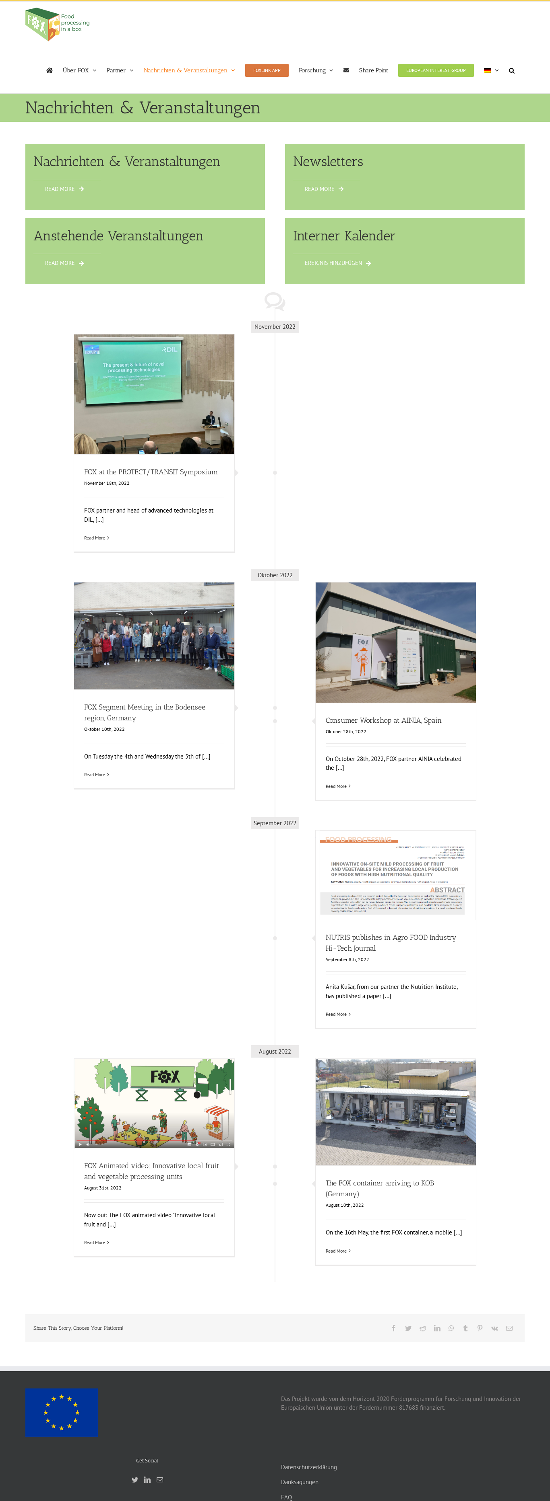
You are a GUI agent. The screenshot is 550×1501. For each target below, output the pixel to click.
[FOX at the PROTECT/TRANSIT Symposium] (154, 394)
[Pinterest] (480, 1328)
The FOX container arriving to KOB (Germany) (396, 1102)
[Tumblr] (465, 1328)
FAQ (286, 1497)
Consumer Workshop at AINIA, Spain (396, 628)
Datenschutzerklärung (309, 1467)
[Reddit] (423, 1328)
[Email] (509, 1328)
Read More (94, 538)
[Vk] (494, 1328)
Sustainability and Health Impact (405, 893)
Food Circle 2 (106, 653)
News (189, 408)
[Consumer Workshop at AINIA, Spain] (396, 642)
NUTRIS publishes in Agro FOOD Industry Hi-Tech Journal (396, 861)
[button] (512, 70)
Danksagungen (299, 1482)
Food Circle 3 (444, 653)
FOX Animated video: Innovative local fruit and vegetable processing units (154, 1086)
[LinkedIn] (437, 1328)
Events (120, 408)
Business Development (356, 653)
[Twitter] (408, 1328)
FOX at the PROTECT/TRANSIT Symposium (154, 384)
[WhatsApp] (451, 1328)
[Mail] (160, 1479)
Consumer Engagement (405, 653)
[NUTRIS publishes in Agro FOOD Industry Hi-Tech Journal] (396, 875)
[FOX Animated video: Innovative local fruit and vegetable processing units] (154, 1103)
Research (361, 893)
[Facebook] (394, 1328)
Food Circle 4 (163, 653)
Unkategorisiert (161, 1125)
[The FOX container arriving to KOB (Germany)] (396, 1112)
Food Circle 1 (142, 408)
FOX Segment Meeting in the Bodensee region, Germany (154, 622)
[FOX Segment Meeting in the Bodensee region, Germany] (154, 635)
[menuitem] (491, 70)
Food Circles (169, 408)
